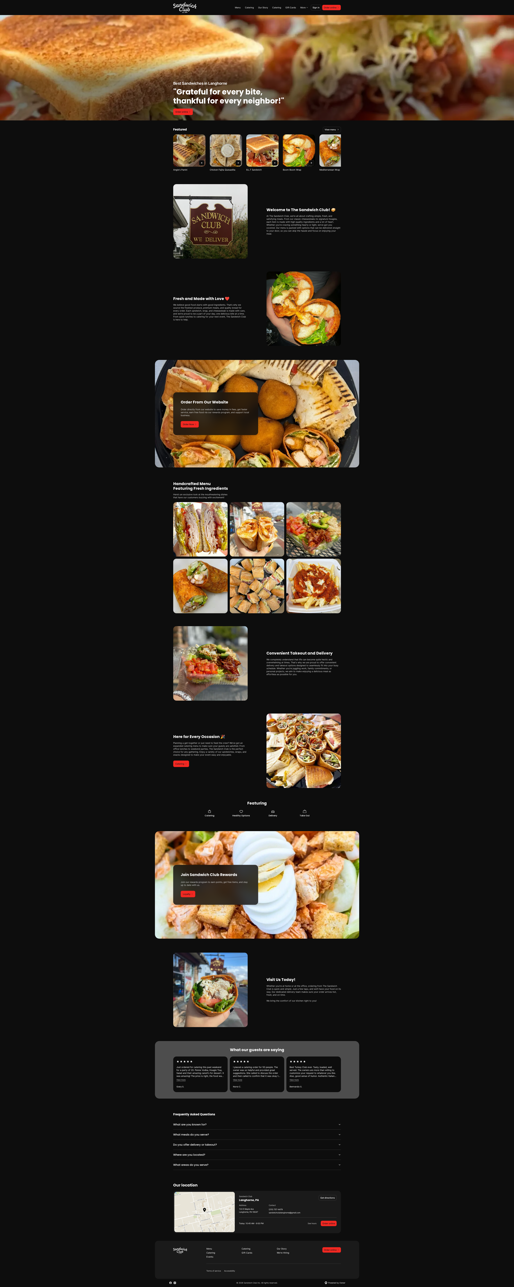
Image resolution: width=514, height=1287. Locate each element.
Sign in (316, 7)
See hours (312, 1223)
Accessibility (229, 1271)
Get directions (327, 1197)
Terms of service (213, 1271)
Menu (238, 7)
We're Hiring (283, 1252)
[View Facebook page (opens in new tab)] (170, 1282)
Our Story (263, 7)
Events (209, 1256)
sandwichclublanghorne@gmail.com (284, 1212)
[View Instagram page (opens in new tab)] (174, 1282)
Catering (249, 7)
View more (181, 1080)
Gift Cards (290, 7)
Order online (328, 1223)
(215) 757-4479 (276, 1209)
